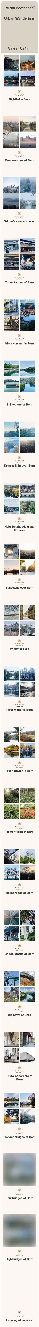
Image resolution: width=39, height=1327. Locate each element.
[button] (33, 6)
